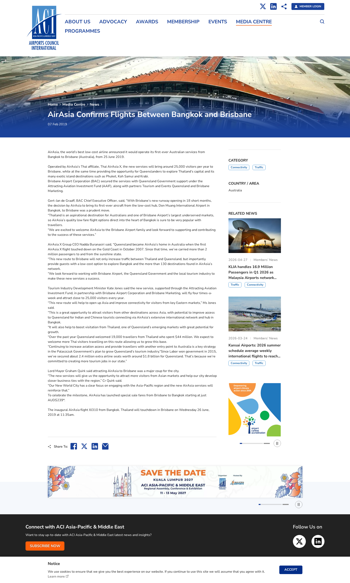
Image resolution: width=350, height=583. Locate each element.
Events (217, 22)
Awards (147, 22)
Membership (183, 22)
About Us (77, 22)
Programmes (82, 31)
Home (53, 104)
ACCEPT (290, 569)
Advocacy (113, 22)
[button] (251, 443)
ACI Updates (74, 49)
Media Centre (254, 22)
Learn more (56, 576)
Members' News (77, 40)
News (94, 104)
